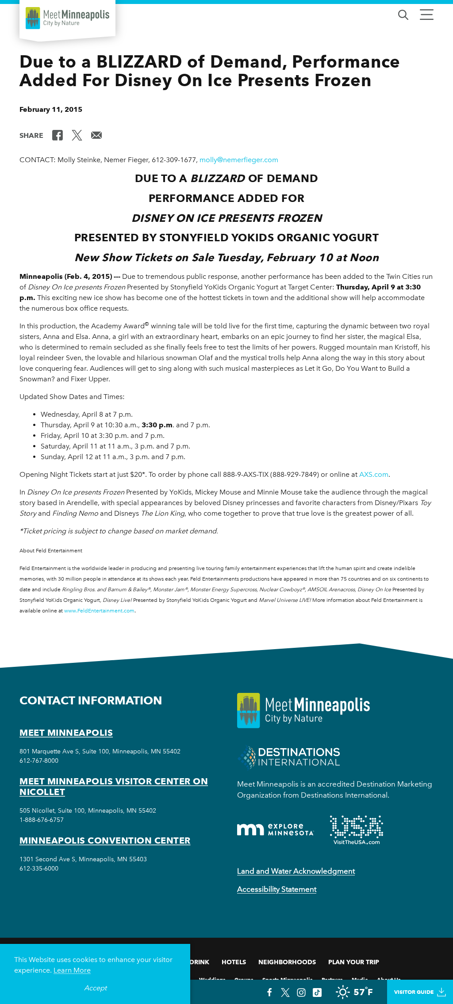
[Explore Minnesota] (275, 830)
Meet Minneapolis (66, 732)
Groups (243, 979)
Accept (95, 988)
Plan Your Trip (353, 962)
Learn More (72, 970)
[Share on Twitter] (77, 135)
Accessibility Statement (276, 889)
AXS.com (373, 474)
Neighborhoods (287, 962)
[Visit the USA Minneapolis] (356, 829)
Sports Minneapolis (287, 979)
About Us (389, 979)
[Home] (67, 18)
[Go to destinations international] (288, 757)
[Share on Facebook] (57, 135)
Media (360, 979)
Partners (332, 979)
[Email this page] (96, 135)
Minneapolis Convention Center (105, 840)
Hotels (234, 962)
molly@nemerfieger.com (239, 160)
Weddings (212, 979)
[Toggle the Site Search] (403, 13)
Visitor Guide (414, 992)
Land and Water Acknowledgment (296, 871)
